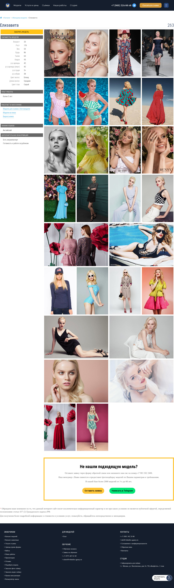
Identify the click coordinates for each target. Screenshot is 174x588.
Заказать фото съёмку (13, 568)
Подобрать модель (11, 565)
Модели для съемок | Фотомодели (16, 109)
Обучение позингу (70, 549)
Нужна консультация (12, 575)
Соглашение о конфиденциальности (134, 543)
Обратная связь (126, 547)
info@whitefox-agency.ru (129, 540)
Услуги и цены (32, 5)
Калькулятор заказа (12, 579)
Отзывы (8, 561)
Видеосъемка (8, 117)
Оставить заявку (93, 490)
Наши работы (60, 5)
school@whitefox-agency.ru (72, 559)
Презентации (10, 558)
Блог (65, 536)
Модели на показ (9, 113)
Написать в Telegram (122, 490)
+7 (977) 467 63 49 (69, 556)
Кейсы (7, 550)
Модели (17, 5)
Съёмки (46, 5)
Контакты (124, 550)
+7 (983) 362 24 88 (127, 536)
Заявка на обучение (70, 552)
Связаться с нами (151, 5)
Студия (73, 5)
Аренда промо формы (13, 547)
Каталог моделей (11, 536)
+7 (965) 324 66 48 (121, 5)
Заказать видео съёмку (13, 572)
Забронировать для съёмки (130, 563)
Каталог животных (12, 540)
